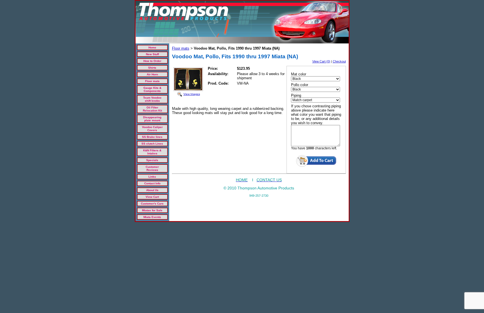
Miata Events (152, 217)
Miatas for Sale (152, 210)
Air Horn (152, 74)
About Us (152, 190)
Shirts (152, 67)
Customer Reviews (152, 168)
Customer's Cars (152, 203)
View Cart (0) (321, 61)
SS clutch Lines (152, 143)
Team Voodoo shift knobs (152, 99)
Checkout (339, 61)
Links (152, 176)
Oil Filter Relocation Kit (152, 109)
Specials (152, 160)
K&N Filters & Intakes (152, 152)
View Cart (152, 196)
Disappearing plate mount (152, 119)
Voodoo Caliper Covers (152, 129)
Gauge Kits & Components (152, 89)
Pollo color (299, 85)
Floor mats (152, 81)
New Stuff (152, 54)
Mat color (298, 74)
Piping (296, 95)
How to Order (152, 60)
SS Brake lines (152, 136)
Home (152, 47)
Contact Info (152, 183)
